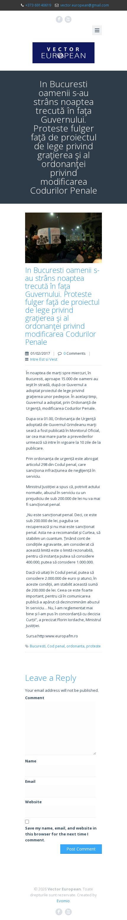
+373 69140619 (38, 5)
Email (30, 781)
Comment (34, 697)
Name (30, 761)
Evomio (63, 900)
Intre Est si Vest (43, 359)
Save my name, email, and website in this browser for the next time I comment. (61, 834)
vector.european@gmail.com (84, 5)
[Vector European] (63, 53)
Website (33, 801)
